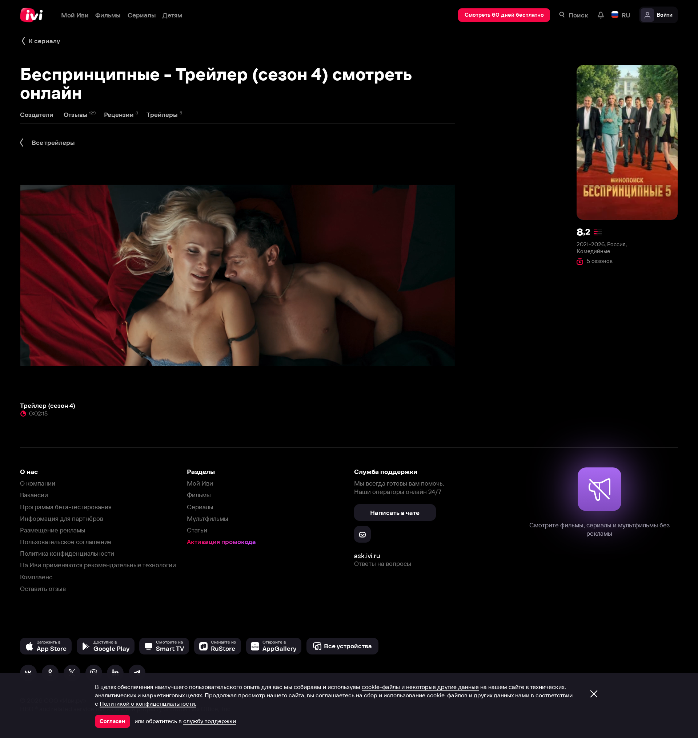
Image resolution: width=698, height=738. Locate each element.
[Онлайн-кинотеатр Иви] (34, 15)
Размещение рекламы (52, 530)
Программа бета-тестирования (66, 506)
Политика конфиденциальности (67, 553)
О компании (37, 483)
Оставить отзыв (43, 588)
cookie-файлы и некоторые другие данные (420, 687)
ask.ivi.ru (367, 556)
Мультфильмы (207, 518)
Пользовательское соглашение (66, 541)
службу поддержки (209, 721)
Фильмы (199, 494)
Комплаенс (36, 576)
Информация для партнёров (61, 518)
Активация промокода (221, 541)
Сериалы (200, 506)
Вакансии (34, 494)
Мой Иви (200, 483)
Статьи (197, 530)
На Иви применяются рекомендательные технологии (98, 564)
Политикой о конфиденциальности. (148, 703)
